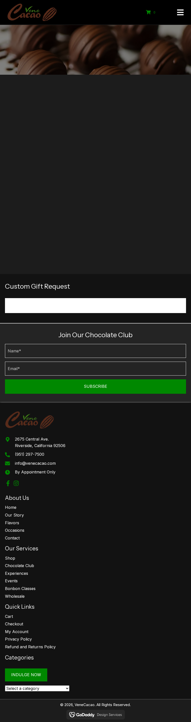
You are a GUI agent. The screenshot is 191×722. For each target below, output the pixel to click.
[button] (95, 386)
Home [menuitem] (10, 507)
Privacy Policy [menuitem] (18, 639)
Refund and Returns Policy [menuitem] (30, 646)
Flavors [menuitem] (12, 522)
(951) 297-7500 (29, 454)
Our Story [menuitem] (14, 515)
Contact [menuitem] (12, 537)
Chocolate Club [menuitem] (19, 565)
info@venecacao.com (35, 462)
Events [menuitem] (11, 580)
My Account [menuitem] (16, 631)
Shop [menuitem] (10, 557)
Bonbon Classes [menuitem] (20, 588)
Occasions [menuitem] (14, 530)
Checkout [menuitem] (14, 623)
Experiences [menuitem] (16, 573)
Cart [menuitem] (9, 616)
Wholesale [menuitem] (15, 595)
